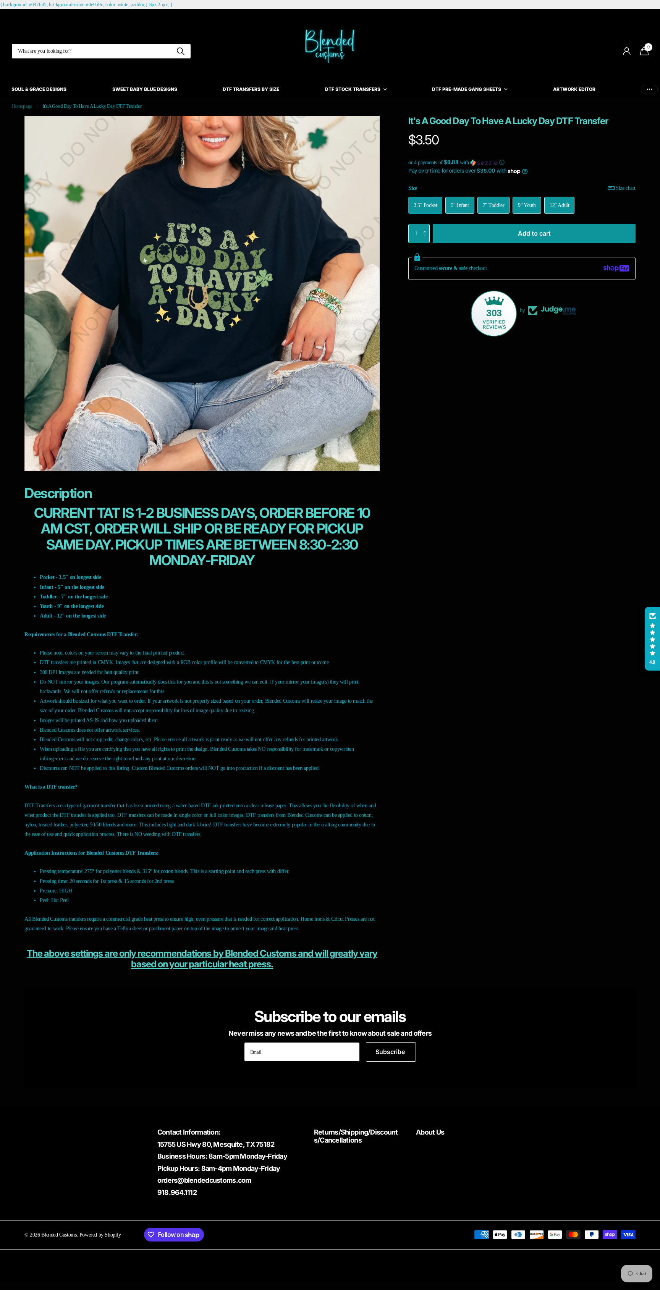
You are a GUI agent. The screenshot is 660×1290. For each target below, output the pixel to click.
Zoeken (180, 51)
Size (522, 188)
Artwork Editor (574, 89)
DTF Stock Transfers (352, 89)
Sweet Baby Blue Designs (144, 89)
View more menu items (649, 89)
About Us (430, 1132)
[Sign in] (627, 51)
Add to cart (534, 233)
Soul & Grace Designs (38, 89)
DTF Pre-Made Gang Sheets (466, 89)
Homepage (21, 106)
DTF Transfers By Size (251, 89)
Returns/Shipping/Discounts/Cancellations (356, 1136)
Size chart (626, 188)
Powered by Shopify (100, 1235)
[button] (522, 162)
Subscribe (390, 1052)
